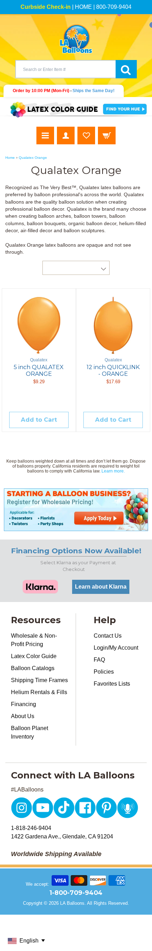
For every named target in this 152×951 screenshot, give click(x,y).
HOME (83, 7)
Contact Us (108, 636)
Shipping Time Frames (39, 680)
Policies (104, 672)
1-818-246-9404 (31, 828)
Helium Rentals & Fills (39, 692)
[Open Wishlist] (86, 135)
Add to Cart (39, 419)
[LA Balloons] (76, 39)
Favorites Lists (112, 684)
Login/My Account (116, 648)
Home (10, 157)
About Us (22, 716)
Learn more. (113, 471)
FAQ (99, 660)
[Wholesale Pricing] (76, 509)
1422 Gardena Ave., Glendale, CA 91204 (62, 836)
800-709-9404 (113, 7)
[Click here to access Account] (66, 135)
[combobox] (65, 69)
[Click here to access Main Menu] (45, 135)
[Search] (126, 69)
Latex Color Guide (34, 656)
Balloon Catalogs (32, 668)
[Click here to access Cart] (107, 135)
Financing (23, 704)
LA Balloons (72, 903)
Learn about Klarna (101, 587)
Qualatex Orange (33, 157)
